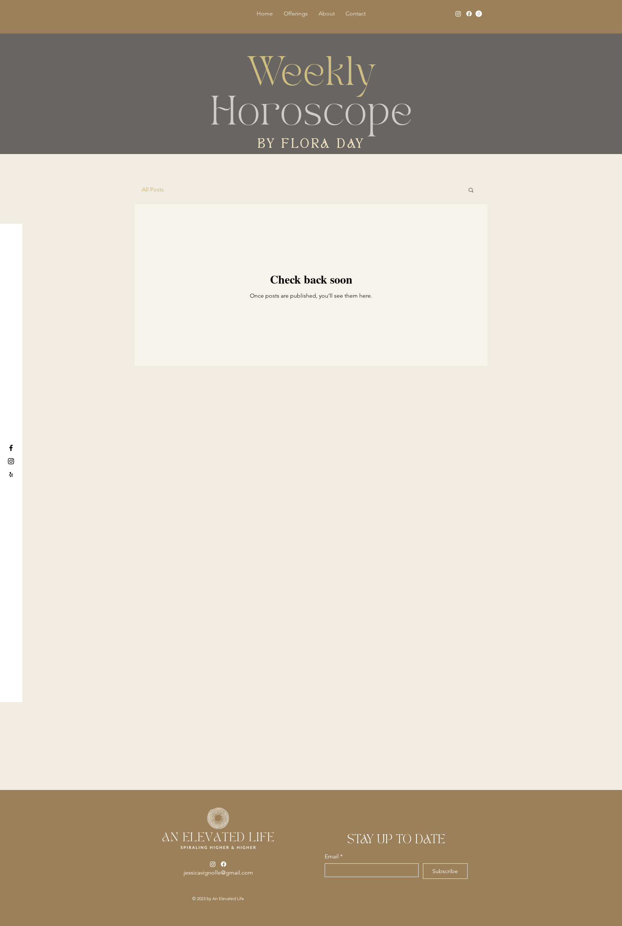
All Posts (153, 189)
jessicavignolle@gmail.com (218, 872)
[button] (478, 13)
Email (334, 856)
